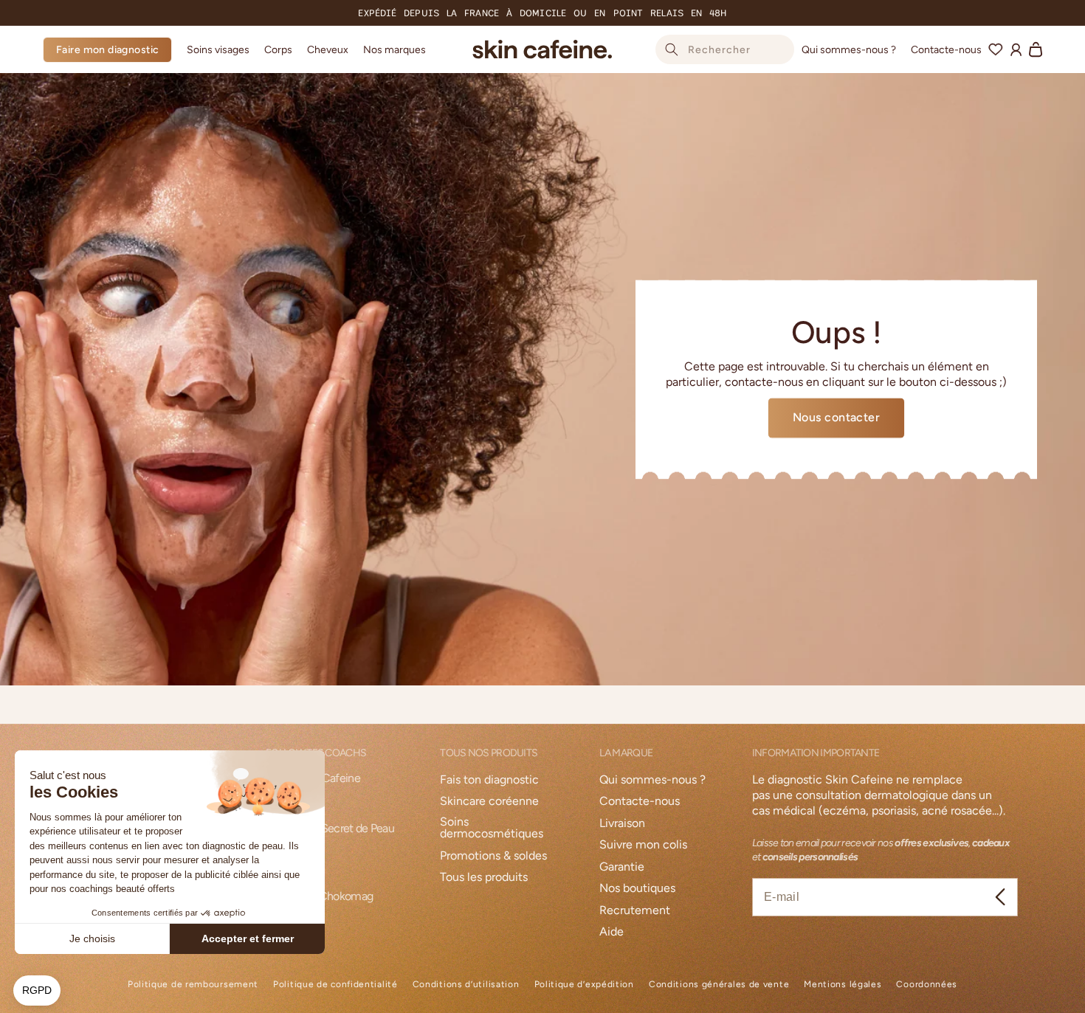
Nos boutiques (637, 888)
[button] (218, 49)
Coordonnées (926, 984)
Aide (611, 932)
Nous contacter (837, 417)
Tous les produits (484, 877)
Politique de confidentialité (335, 984)
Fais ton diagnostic (489, 780)
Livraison (622, 823)
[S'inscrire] (1001, 897)
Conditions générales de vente (719, 984)
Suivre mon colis (643, 845)
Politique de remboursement (193, 984)
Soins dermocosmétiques (491, 828)
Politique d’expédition (584, 984)
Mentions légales (842, 984)
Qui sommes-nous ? (652, 780)
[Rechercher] (671, 49)
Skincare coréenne (489, 801)
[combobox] (724, 49)
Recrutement (634, 911)
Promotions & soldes (493, 856)
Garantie (621, 867)
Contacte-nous (639, 801)
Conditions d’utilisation (466, 984)
